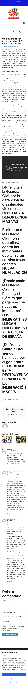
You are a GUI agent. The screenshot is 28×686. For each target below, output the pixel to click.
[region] (14, 668)
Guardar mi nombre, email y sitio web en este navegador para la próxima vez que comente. (14, 628)
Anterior (15, 32)
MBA (5, 399)
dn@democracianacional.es (14, 2)
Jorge (8, 450)
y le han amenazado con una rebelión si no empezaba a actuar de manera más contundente (14, 133)
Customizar (14, 678)
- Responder (22, 450)
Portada (16, 399)
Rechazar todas (14, 682)
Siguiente (22, 32)
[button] (3, 440)
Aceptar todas (14, 674)
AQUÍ (16, 71)
